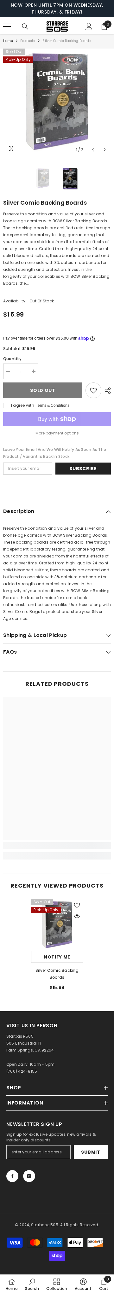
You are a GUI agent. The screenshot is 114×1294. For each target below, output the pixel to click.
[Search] (25, 26)
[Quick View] (77, 916)
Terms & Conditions (52, 405)
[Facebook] (12, 1176)
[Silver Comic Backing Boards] (57, 925)
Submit (90, 1152)
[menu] (7, 26)
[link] (57, 845)
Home (8, 40)
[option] (57, 102)
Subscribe (83, 468)
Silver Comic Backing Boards (57, 974)
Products (27, 40)
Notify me (57, 957)
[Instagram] (29, 1176)
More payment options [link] (57, 433)
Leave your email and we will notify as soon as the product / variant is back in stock (54, 453)
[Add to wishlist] (93, 390)
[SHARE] (106, 390)
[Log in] (89, 26)
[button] (92, 149)
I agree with (22, 405)
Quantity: (12, 358)
